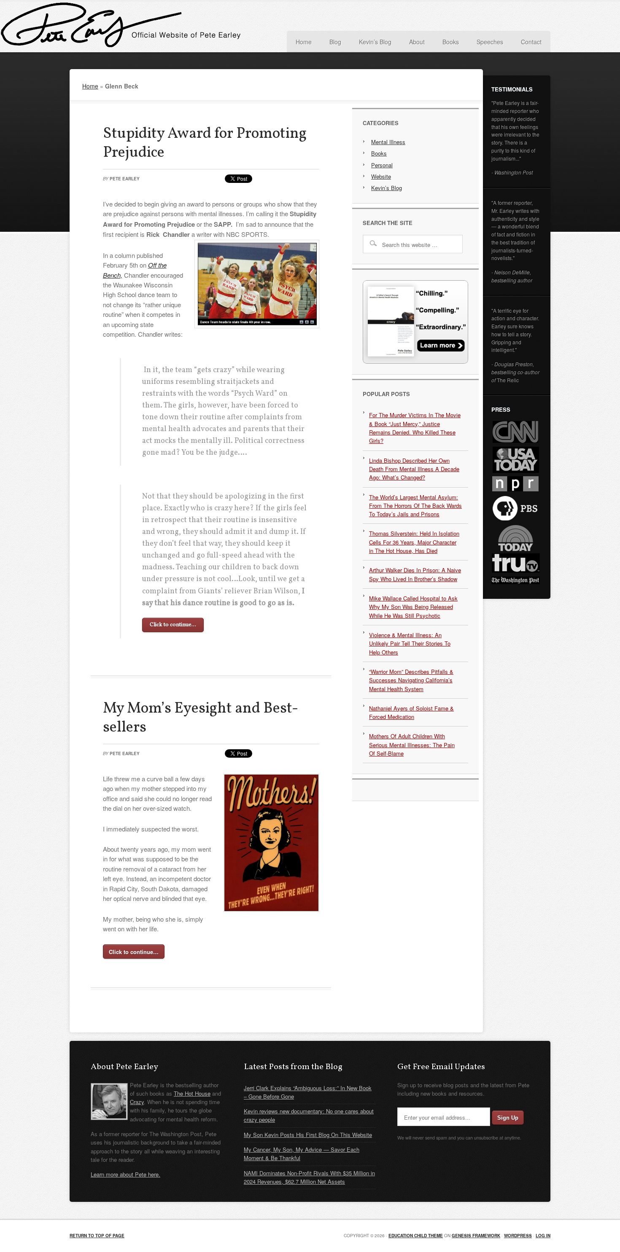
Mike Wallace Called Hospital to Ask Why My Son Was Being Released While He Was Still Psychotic (413, 606)
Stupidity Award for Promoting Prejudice (205, 143)
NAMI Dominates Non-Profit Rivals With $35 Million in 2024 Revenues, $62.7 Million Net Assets (309, 1177)
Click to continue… (173, 625)
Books (379, 153)
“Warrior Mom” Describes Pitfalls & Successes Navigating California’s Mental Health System (411, 680)
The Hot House (192, 1093)
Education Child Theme (415, 1236)
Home (90, 86)
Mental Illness (388, 142)
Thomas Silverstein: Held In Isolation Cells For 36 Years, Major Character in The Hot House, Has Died (414, 542)
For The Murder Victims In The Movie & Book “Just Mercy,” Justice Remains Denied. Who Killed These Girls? (415, 428)
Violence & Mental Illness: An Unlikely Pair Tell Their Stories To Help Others (409, 643)
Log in (543, 1236)
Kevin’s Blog (386, 188)
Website (381, 176)
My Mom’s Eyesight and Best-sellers (200, 718)
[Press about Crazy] (415, 361)
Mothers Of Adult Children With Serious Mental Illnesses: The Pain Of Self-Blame (412, 744)
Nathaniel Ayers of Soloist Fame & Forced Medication (411, 712)
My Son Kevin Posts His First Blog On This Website (308, 1135)
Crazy (137, 1102)
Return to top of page (97, 1236)
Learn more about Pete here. (125, 1174)
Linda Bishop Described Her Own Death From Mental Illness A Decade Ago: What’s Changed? (414, 469)
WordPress (518, 1236)
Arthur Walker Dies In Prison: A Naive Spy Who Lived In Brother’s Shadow (415, 574)
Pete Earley (154, 27)
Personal (382, 165)
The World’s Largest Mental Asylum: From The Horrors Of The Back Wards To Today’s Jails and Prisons (415, 505)
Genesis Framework (476, 1236)
